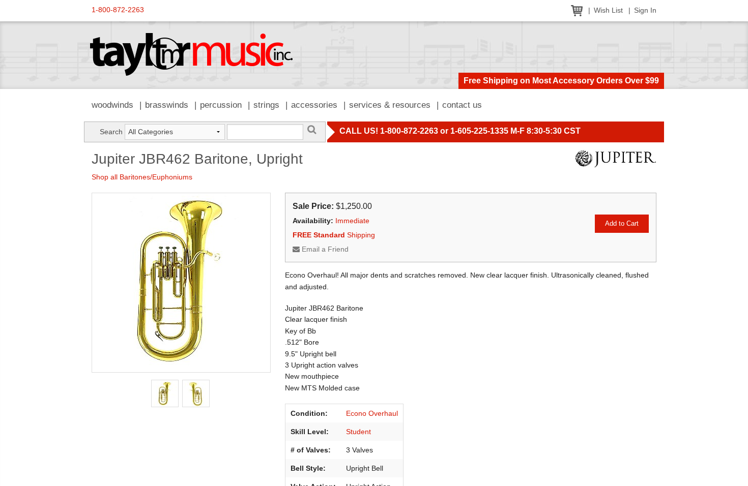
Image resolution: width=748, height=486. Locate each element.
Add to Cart (622, 223)
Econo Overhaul (372, 413)
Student (358, 432)
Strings (266, 105)
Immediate (352, 221)
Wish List (608, 10)
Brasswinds (166, 105)
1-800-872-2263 (118, 10)
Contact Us (462, 105)
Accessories (314, 105)
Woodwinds (112, 105)
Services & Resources (389, 105)
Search (111, 132)
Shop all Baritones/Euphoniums (142, 177)
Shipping (334, 235)
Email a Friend (324, 249)
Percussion (221, 105)
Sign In (645, 10)
